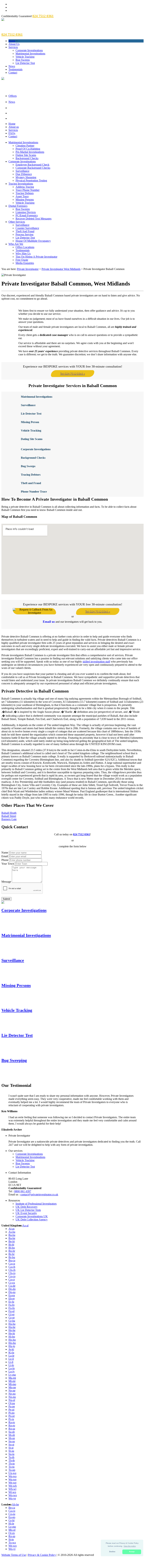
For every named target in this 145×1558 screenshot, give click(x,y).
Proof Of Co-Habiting (28, 148)
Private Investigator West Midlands (61, 269)
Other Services (16, 221)
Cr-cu (11, 1282)
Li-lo (11, 1365)
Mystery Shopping (26, 177)
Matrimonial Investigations (30, 53)
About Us (13, 43)
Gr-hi (11, 1520)
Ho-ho (12, 1339)
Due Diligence (24, 174)
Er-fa (11, 1301)
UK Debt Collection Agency (32, 1219)
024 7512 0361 (81, 834)
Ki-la (11, 1352)
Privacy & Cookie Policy (42, 1554)
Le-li (11, 1358)
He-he (11, 1330)
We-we (12, 1482)
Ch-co (11, 1273)
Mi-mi (11, 1381)
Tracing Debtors (25, 193)
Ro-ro (11, 1425)
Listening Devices (26, 212)
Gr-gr (11, 1317)
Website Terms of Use (13, 1554)
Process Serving (24, 234)
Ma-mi (12, 1377)
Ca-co (11, 1510)
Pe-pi (11, 1409)
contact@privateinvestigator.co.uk (39, 1194)
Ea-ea (11, 1295)
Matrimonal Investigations (36, 396)
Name (4, 852)
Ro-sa (11, 1428)
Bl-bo (11, 1247)
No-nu (12, 1396)
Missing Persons (25, 199)
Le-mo (12, 1526)
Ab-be (15, 1504)
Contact (12, 72)
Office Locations (25, 247)
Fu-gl (11, 1311)
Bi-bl (11, 1244)
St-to (11, 1539)
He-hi (11, 1333)
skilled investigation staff (96, 661)
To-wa (12, 1542)
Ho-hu (12, 1342)
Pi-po (11, 1412)
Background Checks (27, 158)
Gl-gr (11, 1314)
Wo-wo (12, 1495)
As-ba (11, 1231)
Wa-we (12, 1479)
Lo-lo (11, 1368)
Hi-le (11, 1523)
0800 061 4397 (22, 1191)
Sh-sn (11, 1438)
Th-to (11, 1463)
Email (4, 856)
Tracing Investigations (20, 183)
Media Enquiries (25, 263)
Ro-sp (11, 1536)
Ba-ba (11, 1235)
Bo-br (11, 1250)
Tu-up (11, 1469)
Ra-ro (11, 1422)
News (11, 66)
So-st (11, 1444)
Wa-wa (12, 1476)
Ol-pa (11, 1403)
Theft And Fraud (25, 231)
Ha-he (11, 1327)
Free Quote (22, 259)
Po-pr (11, 1415)
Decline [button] (112, 1552)
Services (13, 47)
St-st (10, 1447)
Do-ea (11, 1292)
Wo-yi (11, 1548)
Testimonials (15, 69)
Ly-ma (12, 1374)
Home (11, 40)
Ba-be (11, 1238)
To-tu (11, 1466)
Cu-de (11, 1285)
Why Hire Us (23, 253)
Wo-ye (12, 1498)
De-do (12, 1288)
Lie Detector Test (25, 63)
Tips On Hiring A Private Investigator (36, 256)
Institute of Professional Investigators (36, 1203)
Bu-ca (11, 1260)
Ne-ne (11, 1390)
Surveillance (22, 170)
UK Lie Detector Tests (28, 1209)
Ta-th (11, 1457)
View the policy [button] (130, 1546)
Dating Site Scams (26, 155)
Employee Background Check (32, 164)
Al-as (11, 1228)
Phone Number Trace (34, 491)
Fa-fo (11, 1304)
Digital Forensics (17, 205)
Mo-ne (12, 1387)
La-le (11, 1355)
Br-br (11, 1254)
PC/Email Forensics (27, 215)
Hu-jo (11, 1346)
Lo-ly (11, 1371)
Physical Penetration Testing (31, 180)
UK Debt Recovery (26, 1206)
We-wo (12, 1545)
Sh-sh (11, 1435)
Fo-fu (11, 1308)
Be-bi (11, 1241)
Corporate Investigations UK (32, 1216)
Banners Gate (9, 819)
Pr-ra (11, 1419)
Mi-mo (12, 1384)
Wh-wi (12, 1488)
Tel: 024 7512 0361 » (72, 373)
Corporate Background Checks (33, 167)
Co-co (11, 1276)
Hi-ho (11, 1336)
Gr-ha (11, 1320)
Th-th (11, 1460)
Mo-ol (11, 1529)
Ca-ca (11, 1263)
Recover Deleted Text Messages (33, 218)
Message (6, 881)
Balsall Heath (8, 812)
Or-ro (11, 1533)
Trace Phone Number (27, 190)
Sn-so (11, 1441)
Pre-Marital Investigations (30, 151)
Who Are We (15, 243)
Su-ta (11, 1454)
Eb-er (11, 1298)
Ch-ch (11, 1269)
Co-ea (11, 1514)
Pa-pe (11, 1406)
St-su (11, 1450)
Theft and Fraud (31, 483)
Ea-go (11, 1517)
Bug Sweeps (23, 59)
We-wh (12, 1485)
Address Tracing (25, 186)
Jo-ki (11, 1349)
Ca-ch (11, 1266)
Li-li (10, 1361)
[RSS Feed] (76, 118)
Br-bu (11, 1257)
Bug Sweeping (14, 1060)
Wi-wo (12, 1492)
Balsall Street (8, 816)
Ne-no (12, 1393)
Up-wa (12, 1473)
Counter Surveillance (27, 228)
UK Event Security (26, 1213)
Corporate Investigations (29, 50)
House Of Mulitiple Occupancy (33, 240)
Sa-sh (11, 1431)
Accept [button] (132, 1552)
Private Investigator (28, 269)
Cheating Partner (25, 145)
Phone (4, 859)
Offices (12, 95)
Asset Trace (22, 196)
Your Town (7, 863)
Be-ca (11, 1507)
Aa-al (25, 1225)
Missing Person (30, 422)
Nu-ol (11, 1400)
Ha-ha (11, 1323)
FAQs (11, 133)
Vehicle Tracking (25, 56)
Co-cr (11, 1279)
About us (13, 126)
